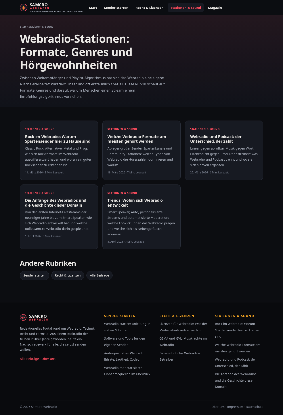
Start (93, 7)
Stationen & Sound (186, 7)
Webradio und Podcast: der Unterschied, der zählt (216, 139)
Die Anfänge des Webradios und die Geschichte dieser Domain (55, 203)
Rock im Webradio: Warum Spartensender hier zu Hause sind (57, 139)
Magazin (215, 7)
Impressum (235, 407)
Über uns (48, 359)
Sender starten (116, 7)
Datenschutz (254, 407)
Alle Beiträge (99, 275)
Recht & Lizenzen (150, 7)
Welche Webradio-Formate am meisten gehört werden (136, 139)
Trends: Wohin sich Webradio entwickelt (135, 203)
